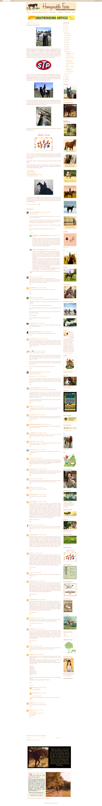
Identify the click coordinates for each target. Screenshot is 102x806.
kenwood (31, 449)
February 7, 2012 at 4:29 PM (40, 287)
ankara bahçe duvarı (33, 640)
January (67, 73)
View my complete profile (68, 352)
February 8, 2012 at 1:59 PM (44, 372)
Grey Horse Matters (33, 339)
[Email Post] (39, 204)
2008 (66, 81)
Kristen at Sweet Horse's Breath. (33, 155)
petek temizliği (32, 714)
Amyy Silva (31, 414)
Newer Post (29, 737)
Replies (32, 233)
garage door (44, 444)
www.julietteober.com (67, 430)
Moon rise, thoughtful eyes (70, 66)
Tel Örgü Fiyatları (55, 267)
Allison (30, 297)
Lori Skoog (31, 323)
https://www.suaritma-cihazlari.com (35, 713)
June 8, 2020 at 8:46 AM (41, 599)
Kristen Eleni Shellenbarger (34, 331)
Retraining (67, 12)
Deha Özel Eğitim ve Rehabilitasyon (36, 623)
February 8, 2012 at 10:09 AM (39, 351)
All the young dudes (69, 71)
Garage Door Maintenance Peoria (50, 473)
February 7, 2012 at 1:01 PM (44, 212)
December (68, 33)
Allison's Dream (30, 170)
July (67, 42)
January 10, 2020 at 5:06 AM (37, 478)
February (67, 51)
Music (73, 12)
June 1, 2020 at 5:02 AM (37, 553)
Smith (30, 646)
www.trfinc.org (66, 422)
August (67, 40)
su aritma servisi (32, 711)
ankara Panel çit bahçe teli (37, 695)
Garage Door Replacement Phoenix (44, 463)
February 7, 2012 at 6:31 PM (37, 297)
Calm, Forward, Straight (32, 176)
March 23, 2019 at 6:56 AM (38, 441)
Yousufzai (31, 441)
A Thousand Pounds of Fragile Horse (34, 174)
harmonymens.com (36, 519)
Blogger (55, 803)
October (67, 37)
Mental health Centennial (34, 424)
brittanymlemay (32, 469)
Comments (67, 636)
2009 (66, 79)
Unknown (31, 406)
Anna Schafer (32, 432)
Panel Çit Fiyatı (41, 267)
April (67, 48)
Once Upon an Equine (31, 173)
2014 (66, 28)
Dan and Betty (32, 287)
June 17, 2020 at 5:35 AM (39, 617)
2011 (66, 76)
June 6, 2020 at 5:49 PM (36, 572)
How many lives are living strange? (69, 61)
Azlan (30, 572)
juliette (30, 351)
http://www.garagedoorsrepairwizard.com (45, 435)
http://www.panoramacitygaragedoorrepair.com (49, 409)
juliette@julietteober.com (68, 372)
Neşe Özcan (31, 618)
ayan (30, 458)
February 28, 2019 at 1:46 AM (40, 432)
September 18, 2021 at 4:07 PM (50, 249)
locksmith (38, 427)
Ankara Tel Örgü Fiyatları (44, 269)
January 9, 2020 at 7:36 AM (41, 469)
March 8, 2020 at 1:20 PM (41, 494)
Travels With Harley (31, 171)
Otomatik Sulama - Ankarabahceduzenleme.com (41, 235)
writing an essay (71, 345)
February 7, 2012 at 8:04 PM (39, 323)
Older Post (58, 737)
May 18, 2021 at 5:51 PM (38, 710)
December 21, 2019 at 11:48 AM (39, 449)
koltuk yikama (32, 715)
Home (28, 12)
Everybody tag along (69, 56)
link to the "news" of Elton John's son (39, 376)
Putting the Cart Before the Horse (39, 12)
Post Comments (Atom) (36, 739)
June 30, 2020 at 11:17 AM (37, 646)
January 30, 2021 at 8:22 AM (39, 703)
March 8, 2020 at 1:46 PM (41, 501)
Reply (30, 230)
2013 (66, 30)
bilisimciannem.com (33, 612)
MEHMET (31, 703)
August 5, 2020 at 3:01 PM (41, 693)
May (67, 46)
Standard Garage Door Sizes (49, 648)
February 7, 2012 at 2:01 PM (36, 276)
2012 (66, 32)
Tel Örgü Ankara (53, 254)
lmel (30, 276)
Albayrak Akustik (32, 494)
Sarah (30, 487)
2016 (66, 25)
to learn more (33, 575)
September (68, 39)
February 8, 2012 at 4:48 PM (43, 387)
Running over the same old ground (70, 54)
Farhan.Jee (31, 525)
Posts (66, 634)
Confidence (60, 12)
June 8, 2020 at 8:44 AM (41, 581)
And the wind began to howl (70, 58)
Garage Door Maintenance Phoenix (49, 481)
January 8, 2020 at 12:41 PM (37, 458)
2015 (66, 26)
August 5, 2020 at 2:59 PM (38, 654)
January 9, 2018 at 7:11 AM (38, 406)
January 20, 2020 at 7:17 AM (37, 487)
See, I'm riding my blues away (70, 64)
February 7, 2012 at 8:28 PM (45, 331)
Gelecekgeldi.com (32, 567)
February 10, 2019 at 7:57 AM (45, 424)
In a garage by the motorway (69, 69)
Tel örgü (37, 244)
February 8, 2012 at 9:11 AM (43, 338)
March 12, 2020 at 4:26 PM (39, 525)
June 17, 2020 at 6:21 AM (39, 628)
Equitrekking (52, 12)
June (67, 44)
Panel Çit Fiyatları (52, 240)
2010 (66, 77)
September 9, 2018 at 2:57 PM (39, 414)
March (67, 49)
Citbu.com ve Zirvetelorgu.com (38, 249)
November (68, 35)
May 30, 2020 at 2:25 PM (41, 534)
